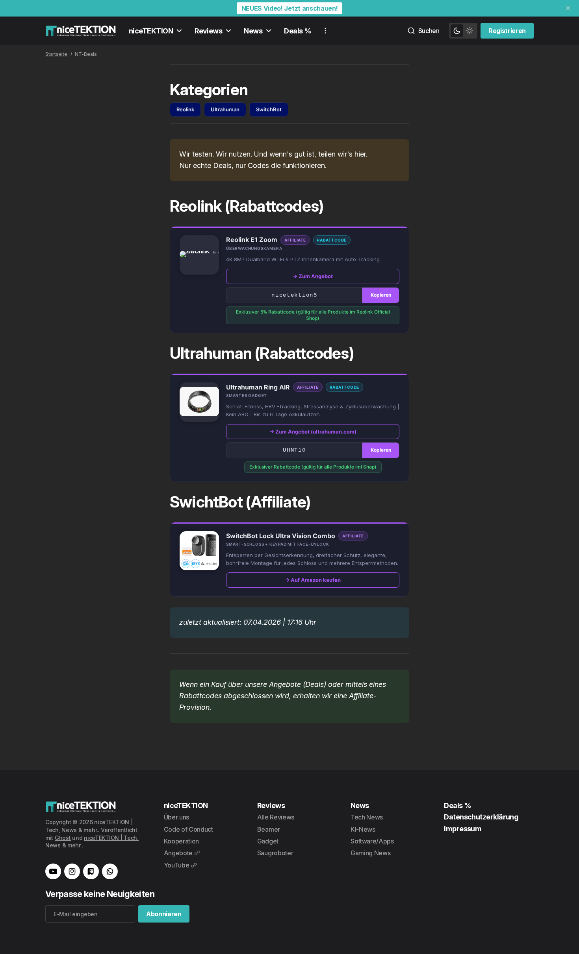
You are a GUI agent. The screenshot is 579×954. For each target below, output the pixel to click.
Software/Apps (372, 841)
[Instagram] (72, 871)
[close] (568, 8)
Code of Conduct (188, 829)
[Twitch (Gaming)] (91, 871)
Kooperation (181, 841)
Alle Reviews (275, 817)
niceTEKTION (151, 31)
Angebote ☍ (182, 853)
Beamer (268, 829)
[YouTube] (53, 871)
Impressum (462, 829)
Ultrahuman (225, 109)
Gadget (267, 841)
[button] (199, 254)
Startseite (56, 54)
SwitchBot (269, 109)
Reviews (208, 31)
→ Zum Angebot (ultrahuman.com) (312, 431)
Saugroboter (275, 853)
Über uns (176, 817)
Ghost (63, 837)
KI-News (363, 829)
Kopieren (381, 295)
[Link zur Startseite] (80, 31)
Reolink (185, 109)
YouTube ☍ (180, 865)
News (253, 31)
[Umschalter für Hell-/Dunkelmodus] (463, 31)
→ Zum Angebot (313, 276)
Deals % (297, 31)
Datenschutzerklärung (481, 817)
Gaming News (370, 853)
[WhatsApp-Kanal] (110, 871)
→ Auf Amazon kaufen (313, 580)
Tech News (367, 817)
